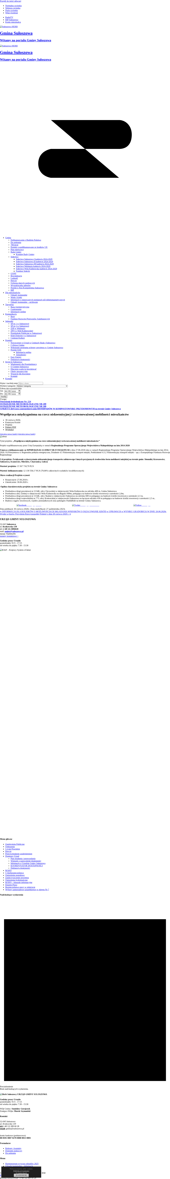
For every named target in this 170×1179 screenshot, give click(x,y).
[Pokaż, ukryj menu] (85, 233)
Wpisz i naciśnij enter (9, 383)
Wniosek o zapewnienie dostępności (26, 861)
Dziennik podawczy (13, 1151)
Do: (2, 394)
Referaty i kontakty (13, 1148)
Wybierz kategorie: (8, 386)
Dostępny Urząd (12, 856)
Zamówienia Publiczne (15, 844)
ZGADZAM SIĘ (21, 1175)
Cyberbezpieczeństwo (14, 873)
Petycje (8, 851)
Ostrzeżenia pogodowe (15, 875)
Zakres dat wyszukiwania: (11, 388)
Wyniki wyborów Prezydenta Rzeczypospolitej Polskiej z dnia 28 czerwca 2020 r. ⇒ (35, 514)
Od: (2, 391)
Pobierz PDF (10, 427)
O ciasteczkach (21, 1173)
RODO (8, 870)
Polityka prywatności (21, 1171)
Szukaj (3, 397)
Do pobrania (10, 1153)
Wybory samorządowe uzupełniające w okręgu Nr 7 (27, 889)
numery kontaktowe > (9, 536)
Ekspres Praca (11, 885)
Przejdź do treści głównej (10, 1)
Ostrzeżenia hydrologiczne (16, 880)
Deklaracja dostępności (20, 868)
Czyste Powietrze (12, 849)
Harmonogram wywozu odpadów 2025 (22, 1164)
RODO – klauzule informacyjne (18, 882)
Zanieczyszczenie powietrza (17, 878)
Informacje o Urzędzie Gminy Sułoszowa (28, 863)
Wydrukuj (9, 429)
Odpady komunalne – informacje (19, 1166)
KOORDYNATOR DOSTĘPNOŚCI (27, 866)
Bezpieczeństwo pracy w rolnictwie (20, 887)
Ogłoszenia (10, 846)
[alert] (85, 994)
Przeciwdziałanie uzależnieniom (18, 854)
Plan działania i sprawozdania (23, 858)
